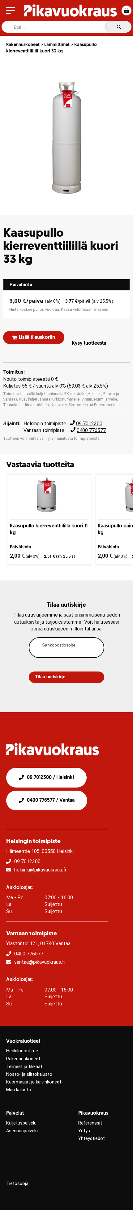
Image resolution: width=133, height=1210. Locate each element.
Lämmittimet (57, 45)
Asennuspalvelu (22, 1130)
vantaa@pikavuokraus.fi (39, 962)
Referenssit (90, 1123)
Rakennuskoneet (23, 45)
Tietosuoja (17, 1183)
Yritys (84, 1130)
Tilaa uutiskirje (50, 677)
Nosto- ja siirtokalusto (29, 1074)
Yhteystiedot (91, 1138)
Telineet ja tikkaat (24, 1066)
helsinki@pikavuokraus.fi (40, 870)
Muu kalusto (18, 1089)
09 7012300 (89, 423)
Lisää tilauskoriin (37, 337)
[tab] (66, 285)
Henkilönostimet (23, 1051)
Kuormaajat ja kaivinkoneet (33, 1082)
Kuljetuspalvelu (21, 1123)
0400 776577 (91, 430)
